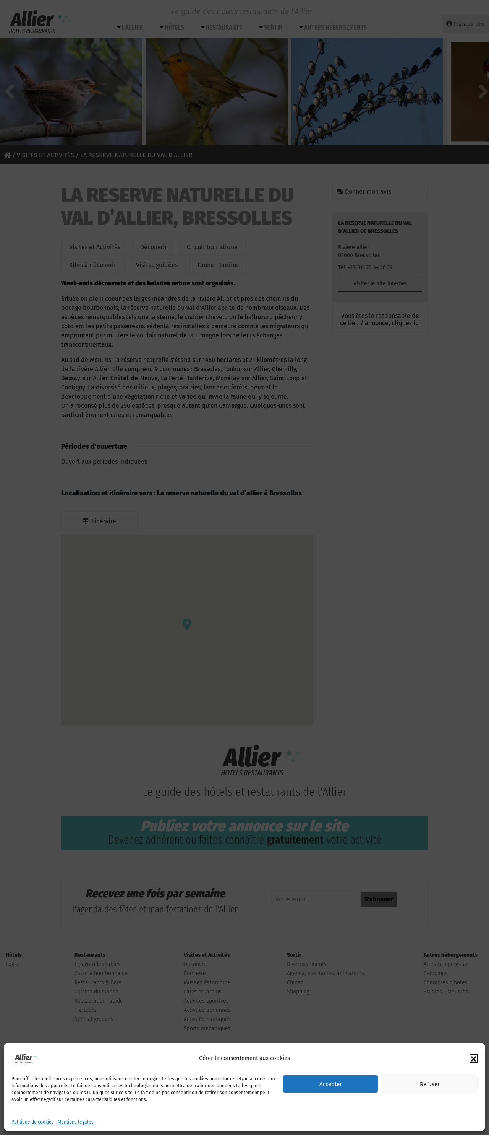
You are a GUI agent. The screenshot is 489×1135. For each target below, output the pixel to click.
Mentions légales (76, 1122)
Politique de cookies (32, 1122)
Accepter (330, 1084)
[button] (474, 1058)
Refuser (430, 1084)
